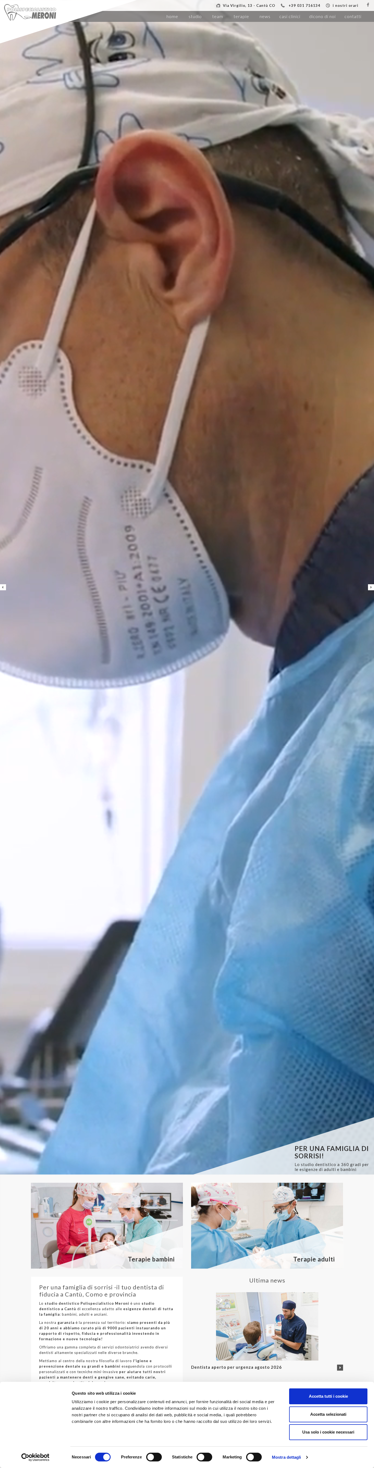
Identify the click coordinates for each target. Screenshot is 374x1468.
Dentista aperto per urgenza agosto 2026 (236, 1367)
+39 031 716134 (304, 5)
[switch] (154, 1457)
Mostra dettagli (286, 1457)
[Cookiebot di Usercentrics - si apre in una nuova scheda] (35, 1457)
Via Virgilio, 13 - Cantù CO (249, 5)
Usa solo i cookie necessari (328, 1432)
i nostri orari (345, 5)
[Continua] (340, 1368)
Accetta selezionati (328, 1414)
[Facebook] (368, 5)
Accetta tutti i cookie (328, 1396)
